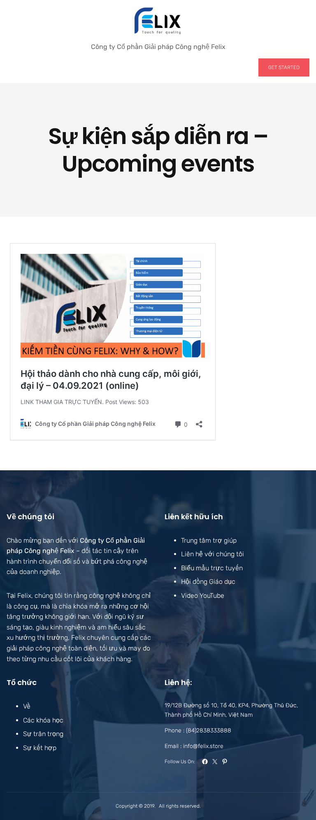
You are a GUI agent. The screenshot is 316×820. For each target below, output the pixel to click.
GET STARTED (284, 67)
